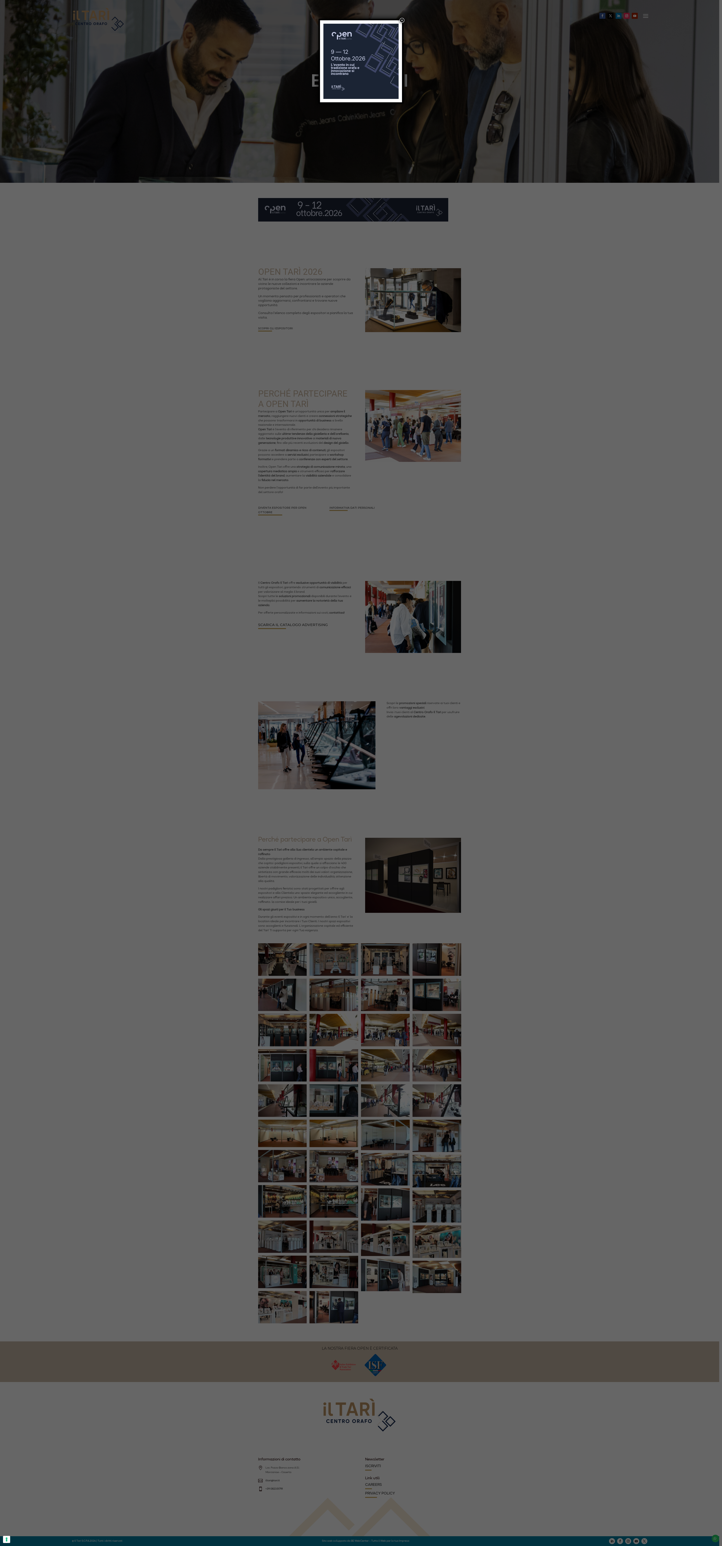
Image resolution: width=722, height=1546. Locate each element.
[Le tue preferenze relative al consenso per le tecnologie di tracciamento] (6, 1539)
